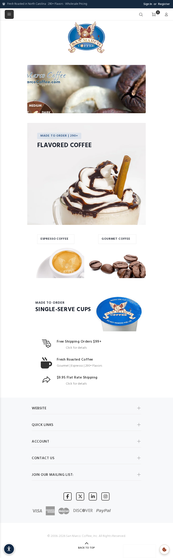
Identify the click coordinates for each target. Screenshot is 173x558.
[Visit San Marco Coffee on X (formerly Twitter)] (80, 496)
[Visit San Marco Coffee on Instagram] (105, 496)
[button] (33, 101)
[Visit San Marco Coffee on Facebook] (68, 496)
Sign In (147, 4)
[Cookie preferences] (164, 549)
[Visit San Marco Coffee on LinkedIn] (93, 496)
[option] (86, 101)
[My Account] (165, 15)
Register (164, 4)
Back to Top (86, 548)
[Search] (141, 15)
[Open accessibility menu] (9, 549)
